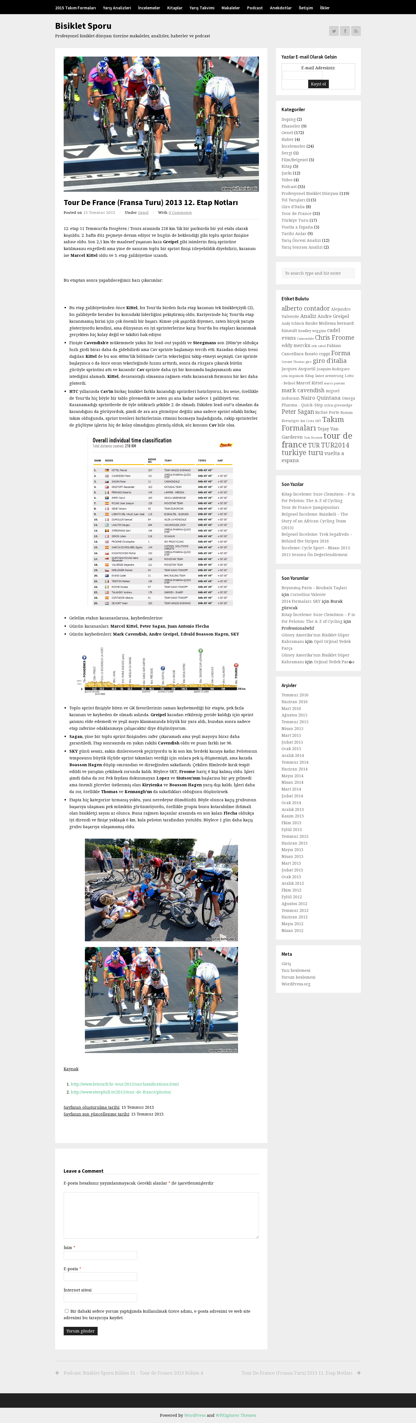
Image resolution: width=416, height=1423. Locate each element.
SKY (318, 421)
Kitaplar (175, 7)
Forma (340, 352)
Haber (288, 139)
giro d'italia (330, 360)
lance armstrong (329, 375)
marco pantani (334, 383)
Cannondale (305, 339)
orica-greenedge (338, 405)
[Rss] (356, 31)
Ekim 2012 (291, 890)
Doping (289, 119)
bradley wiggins (312, 330)
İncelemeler (149, 7)
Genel (143, 212)
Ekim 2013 (291, 822)
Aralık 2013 (293, 809)
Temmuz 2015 (295, 721)
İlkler (325, 7)
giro (309, 362)
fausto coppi (317, 353)
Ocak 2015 (291, 748)
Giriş (286, 963)
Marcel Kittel (309, 383)
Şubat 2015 (292, 742)
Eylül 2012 (292, 896)
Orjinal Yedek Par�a (334, 661)
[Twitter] (334, 31)
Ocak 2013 (291, 876)
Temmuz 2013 (295, 836)
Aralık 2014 (293, 755)
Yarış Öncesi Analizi (301, 240)
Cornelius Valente (308, 594)
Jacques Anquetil (299, 368)
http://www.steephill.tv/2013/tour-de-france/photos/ (121, 1092)
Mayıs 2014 (292, 775)
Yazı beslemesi (296, 970)
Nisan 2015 (292, 728)
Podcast (255, 7)
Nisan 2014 (292, 782)
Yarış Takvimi (202, 7)
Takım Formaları (313, 423)
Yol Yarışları (293, 200)
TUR (314, 445)
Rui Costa (307, 421)
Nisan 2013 (292, 856)
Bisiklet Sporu (83, 25)
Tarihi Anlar (294, 233)
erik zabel (318, 346)
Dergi (287, 153)
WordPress (195, 1415)
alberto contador (306, 308)
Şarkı (287, 173)
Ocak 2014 (291, 802)
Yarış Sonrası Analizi (302, 247)
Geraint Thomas (293, 362)
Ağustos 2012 (294, 903)
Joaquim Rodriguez (333, 369)
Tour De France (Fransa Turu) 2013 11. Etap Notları (297, 1373)
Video (287, 179)
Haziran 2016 (295, 701)
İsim (69, 1247)
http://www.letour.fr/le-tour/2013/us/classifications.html (125, 1084)
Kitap (287, 166)
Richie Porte (327, 412)
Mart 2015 (291, 735)
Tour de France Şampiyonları (310, 507)
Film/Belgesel (295, 159)
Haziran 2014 (295, 769)
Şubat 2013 (292, 870)
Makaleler (231, 7)
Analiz (308, 315)
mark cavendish (303, 390)
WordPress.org (296, 984)
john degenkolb (293, 376)
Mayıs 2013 (292, 849)
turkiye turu (302, 452)
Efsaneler (291, 126)
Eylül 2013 (292, 829)
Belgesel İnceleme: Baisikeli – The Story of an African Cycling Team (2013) (315, 520)
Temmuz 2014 (295, 762)
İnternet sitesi (78, 1290)
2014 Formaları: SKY (301, 601)
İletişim (306, 7)
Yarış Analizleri (117, 7)
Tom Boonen (313, 438)
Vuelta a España (297, 227)
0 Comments (180, 212)
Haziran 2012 (295, 917)
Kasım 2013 (293, 816)
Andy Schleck (293, 323)
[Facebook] (345, 31)
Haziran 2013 (295, 843)
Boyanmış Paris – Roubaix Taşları (314, 587)
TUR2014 (335, 445)
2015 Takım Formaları (75, 7)
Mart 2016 (291, 708)
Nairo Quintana (321, 397)
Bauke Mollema (320, 323)
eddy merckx (296, 345)
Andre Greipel (333, 316)
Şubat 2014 (292, 795)
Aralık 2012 (293, 883)
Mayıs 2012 (292, 923)
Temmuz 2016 (295, 694)
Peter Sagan (298, 412)
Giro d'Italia (293, 206)
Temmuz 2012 (295, 910)
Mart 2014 (291, 789)
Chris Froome (334, 337)
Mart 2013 (291, 863)
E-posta (72, 1268)
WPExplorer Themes (236, 1415)
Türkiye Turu (295, 220)
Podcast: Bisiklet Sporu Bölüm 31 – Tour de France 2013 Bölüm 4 (133, 1373)
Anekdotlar (281, 7)
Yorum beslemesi (299, 977)
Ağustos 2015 (294, 715)
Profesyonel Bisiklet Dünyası (310, 193)
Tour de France (297, 213)
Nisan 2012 (292, 930)
